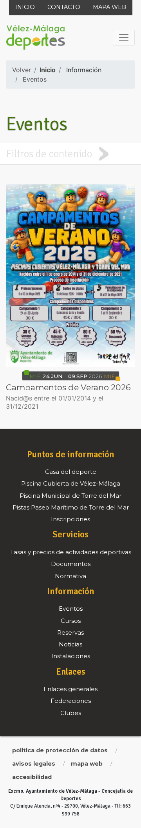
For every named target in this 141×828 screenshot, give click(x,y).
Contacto (63, 7)
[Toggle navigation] (124, 37)
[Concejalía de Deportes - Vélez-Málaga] (35, 37)
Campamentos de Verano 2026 (68, 387)
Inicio (25, 7)
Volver (21, 70)
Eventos (35, 79)
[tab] (70, 153)
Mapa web (109, 7)
